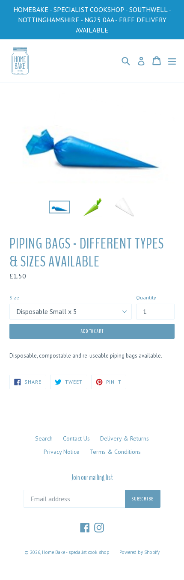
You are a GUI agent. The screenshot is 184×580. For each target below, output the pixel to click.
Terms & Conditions (115, 452)
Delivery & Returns (124, 438)
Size (14, 297)
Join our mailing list (92, 477)
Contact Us (76, 438)
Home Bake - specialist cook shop (75, 552)
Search (44, 438)
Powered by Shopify (139, 552)
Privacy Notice (62, 452)
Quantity (146, 297)
